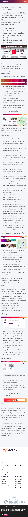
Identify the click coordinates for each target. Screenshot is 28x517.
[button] (25, 1)
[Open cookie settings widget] (2, 514)
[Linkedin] (4, 454)
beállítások (13, 510)
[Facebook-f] (3, 454)
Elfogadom (5, 514)
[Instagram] (5, 454)
